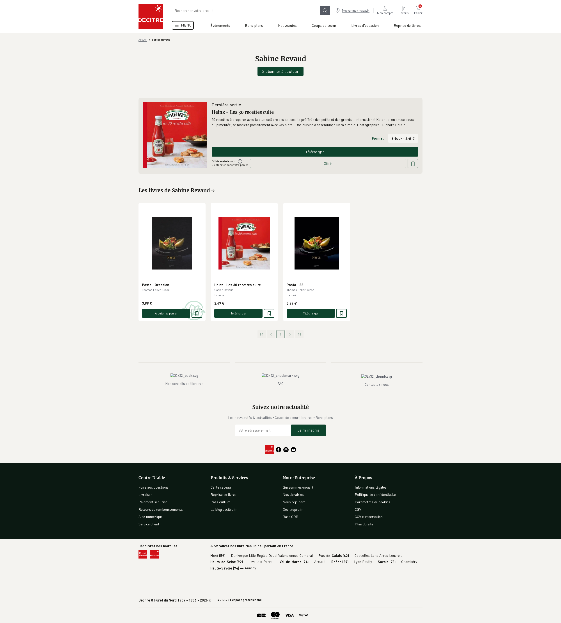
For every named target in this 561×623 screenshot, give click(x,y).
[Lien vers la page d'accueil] (150, 16)
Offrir (328, 163)
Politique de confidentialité (375, 494)
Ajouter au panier (166, 313)
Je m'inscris (308, 430)
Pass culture (221, 502)
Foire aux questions (153, 487)
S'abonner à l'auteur (280, 71)
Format (378, 138)
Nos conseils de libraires (184, 383)
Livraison (145, 494)
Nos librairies (293, 494)
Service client (148, 524)
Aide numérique (150, 516)
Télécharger (314, 152)
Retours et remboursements (160, 509)
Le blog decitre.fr (224, 509)
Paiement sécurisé (152, 502)
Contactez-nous (377, 384)
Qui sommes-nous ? (298, 487)
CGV (358, 509)
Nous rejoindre (294, 502)
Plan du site (364, 524)
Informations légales (371, 487)
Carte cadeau (221, 487)
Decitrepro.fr (293, 509)
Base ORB (290, 516)
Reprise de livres (223, 494)
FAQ (280, 383)
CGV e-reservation (369, 516)
